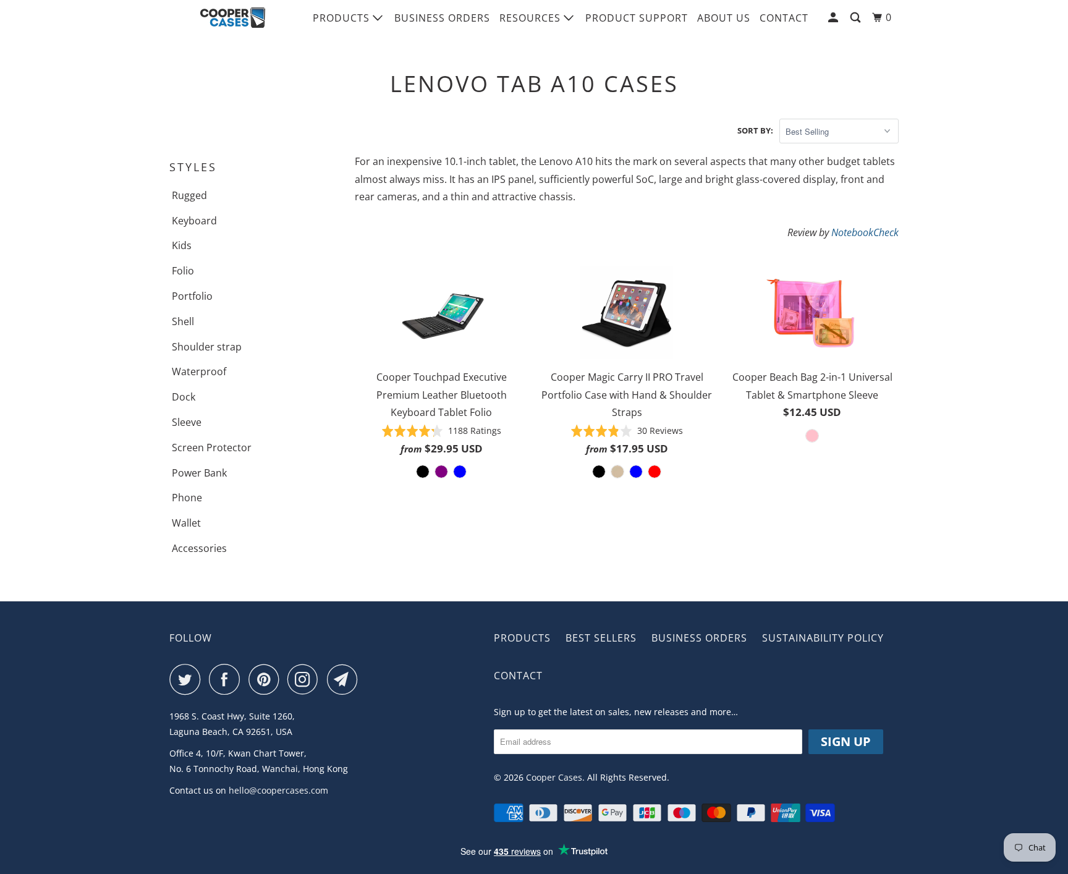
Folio (183, 271)
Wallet (186, 523)
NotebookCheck (865, 232)
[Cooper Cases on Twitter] (187, 679)
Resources (531, 18)
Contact (784, 18)
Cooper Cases (554, 777)
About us (723, 18)
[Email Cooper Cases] (345, 679)
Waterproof (199, 371)
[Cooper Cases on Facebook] (227, 679)
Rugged (189, 195)
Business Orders (442, 18)
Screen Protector (212, 447)
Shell (183, 321)
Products (343, 18)
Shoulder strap (207, 347)
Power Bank (199, 473)
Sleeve (186, 422)
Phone (187, 497)
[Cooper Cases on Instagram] (305, 679)
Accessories (199, 548)
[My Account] (834, 17)
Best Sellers (601, 638)
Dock (183, 397)
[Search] (856, 17)
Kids (182, 245)
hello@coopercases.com (278, 790)
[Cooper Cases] (232, 18)
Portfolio (192, 296)
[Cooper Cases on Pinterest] (266, 679)
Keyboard (194, 220)
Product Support (636, 18)
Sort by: (755, 130)
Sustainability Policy (823, 638)
